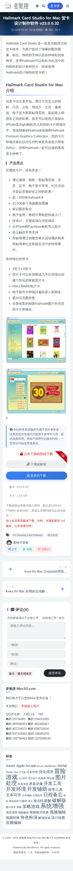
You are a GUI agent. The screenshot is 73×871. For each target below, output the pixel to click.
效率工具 (55, 790)
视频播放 (23, 812)
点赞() (45, 549)
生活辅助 (38, 29)
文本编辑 (27, 795)
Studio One (12, 772)
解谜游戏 (44, 817)
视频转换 (13, 818)
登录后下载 (38, 475)
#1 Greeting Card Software (28, 535)
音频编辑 (13, 822)
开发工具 (52, 783)
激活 (30, 801)
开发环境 (16, 789)
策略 (19, 807)
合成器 (42, 778)
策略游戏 (31, 806)
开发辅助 (37, 789)
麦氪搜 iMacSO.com (30, 837)
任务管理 (32, 772)
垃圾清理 (23, 784)
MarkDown (51, 766)
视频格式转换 (39, 812)
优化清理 (46, 772)
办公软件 (22, 778)
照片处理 (52, 535)
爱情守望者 (20, 542)
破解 (47, 800)
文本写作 (13, 795)
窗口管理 (11, 807)
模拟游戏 (14, 801)
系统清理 (11, 812)
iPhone (40, 766)
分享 (14, 549)
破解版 (59, 800)
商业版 (51, 778)
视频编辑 (58, 812)
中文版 (22, 772)
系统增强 (52, 806)
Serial (62, 766)
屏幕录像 (36, 784)
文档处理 (37, 795)
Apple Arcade (26, 766)
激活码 (38, 801)
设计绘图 (58, 818)
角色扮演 (29, 817)
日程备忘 (53, 794)
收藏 (29, 549)
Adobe (10, 766)
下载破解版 (38, 464)
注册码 (23, 801)
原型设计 (32, 778)
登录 (57, 5)
